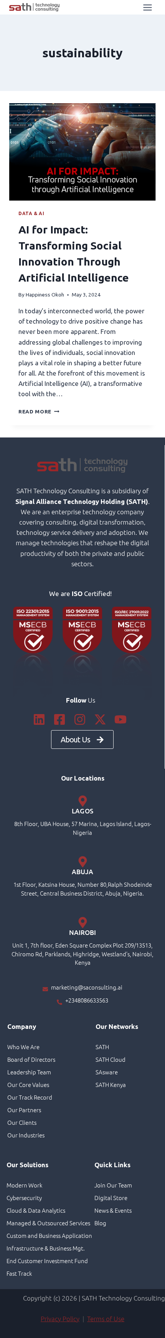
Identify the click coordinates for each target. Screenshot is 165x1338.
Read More (38, 411)
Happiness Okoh (45, 295)
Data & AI (31, 213)
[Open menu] (147, 7)
